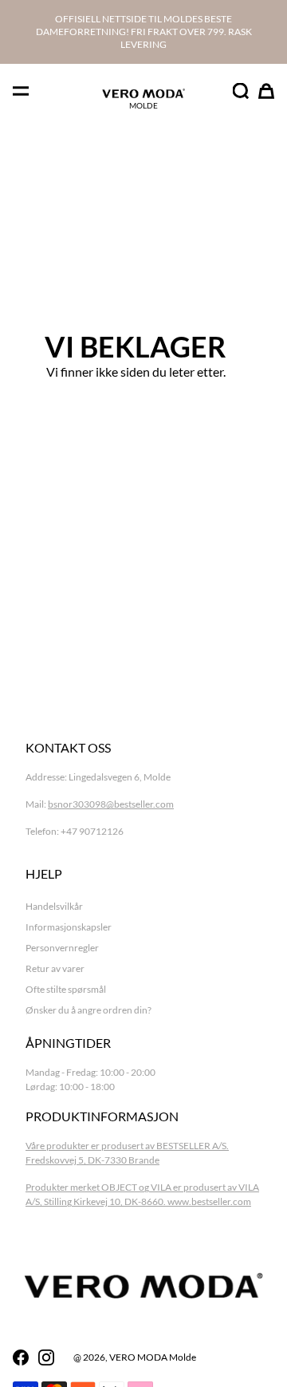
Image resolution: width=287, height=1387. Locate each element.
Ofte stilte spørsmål (66, 989)
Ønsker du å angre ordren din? (88, 1010)
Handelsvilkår (54, 906)
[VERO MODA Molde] (143, 93)
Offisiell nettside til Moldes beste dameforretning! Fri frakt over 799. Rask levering (144, 31)
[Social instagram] (46, 1357)
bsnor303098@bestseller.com (111, 804)
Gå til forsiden (136, 417)
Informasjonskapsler (69, 927)
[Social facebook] (21, 1357)
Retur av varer (55, 968)
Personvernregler (62, 948)
